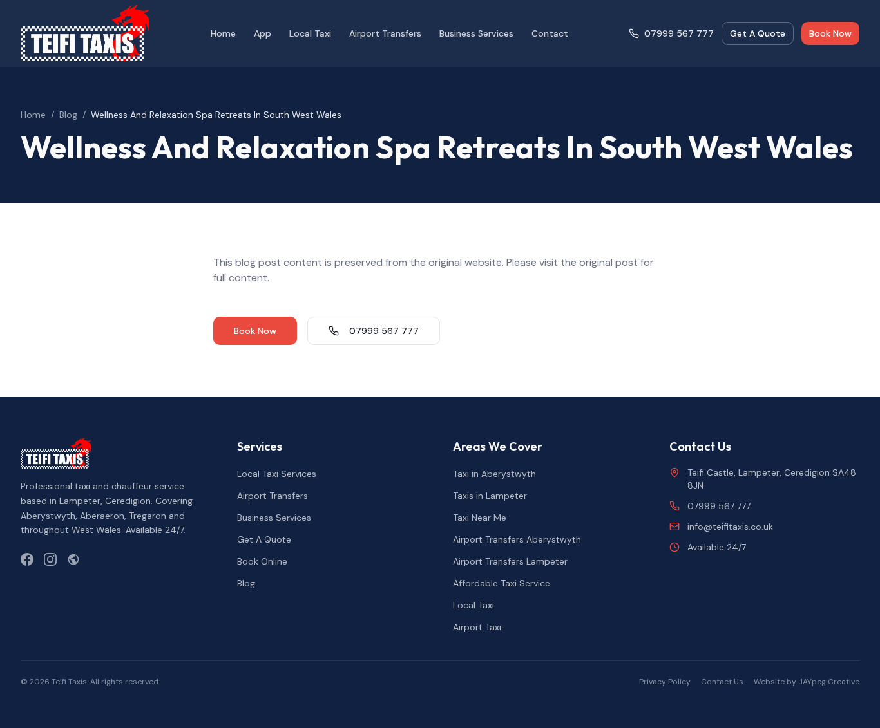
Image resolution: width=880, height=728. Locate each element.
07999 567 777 (679, 33)
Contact (549, 33)
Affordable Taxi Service (501, 583)
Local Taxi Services (276, 474)
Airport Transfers (385, 33)
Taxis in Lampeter (490, 495)
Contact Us (722, 682)
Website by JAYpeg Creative (806, 682)
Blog (68, 114)
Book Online (262, 561)
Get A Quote (757, 33)
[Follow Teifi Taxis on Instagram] (50, 559)
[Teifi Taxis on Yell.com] (73, 559)
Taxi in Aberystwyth (494, 474)
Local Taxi (310, 33)
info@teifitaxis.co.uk (730, 526)
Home (223, 33)
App (262, 33)
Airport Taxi (477, 627)
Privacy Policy (665, 682)
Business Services (476, 33)
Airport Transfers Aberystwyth (517, 539)
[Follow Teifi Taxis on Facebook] (27, 559)
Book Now (830, 33)
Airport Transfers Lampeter (510, 561)
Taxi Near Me (479, 517)
